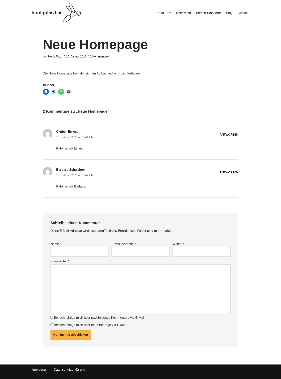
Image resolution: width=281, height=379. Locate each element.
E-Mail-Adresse (123, 244)
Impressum (40, 369)
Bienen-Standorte (208, 13)
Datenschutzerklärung (69, 369)
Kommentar (59, 261)
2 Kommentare (99, 56)
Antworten (229, 134)
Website (178, 244)
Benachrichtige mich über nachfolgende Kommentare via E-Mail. (99, 317)
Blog (229, 13)
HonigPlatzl (55, 56)
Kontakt (243, 13)
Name (55, 244)
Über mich (183, 13)
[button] (170, 13)
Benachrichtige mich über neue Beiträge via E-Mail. (90, 325)
